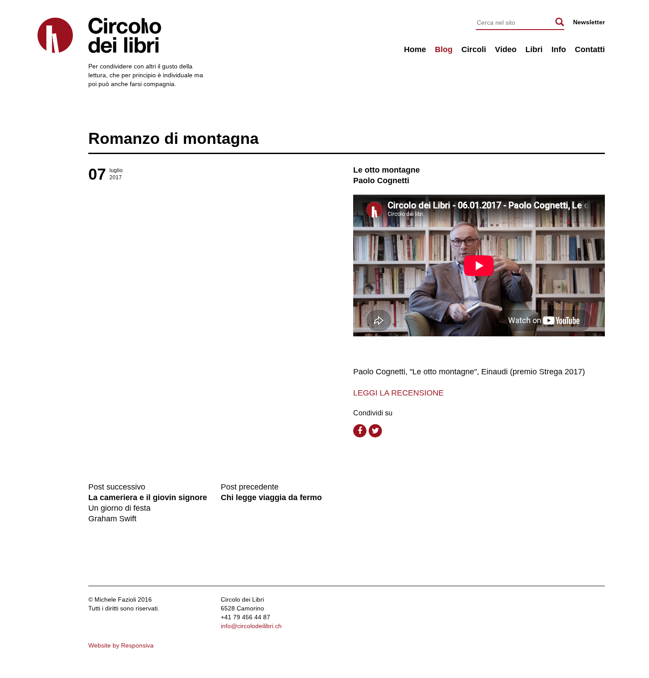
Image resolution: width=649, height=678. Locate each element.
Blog (444, 49)
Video (506, 49)
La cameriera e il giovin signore (147, 497)
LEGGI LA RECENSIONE (398, 392)
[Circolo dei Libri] (55, 35)
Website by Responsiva (121, 645)
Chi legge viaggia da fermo (271, 497)
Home (415, 49)
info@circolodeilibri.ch (251, 625)
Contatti (590, 49)
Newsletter (589, 22)
